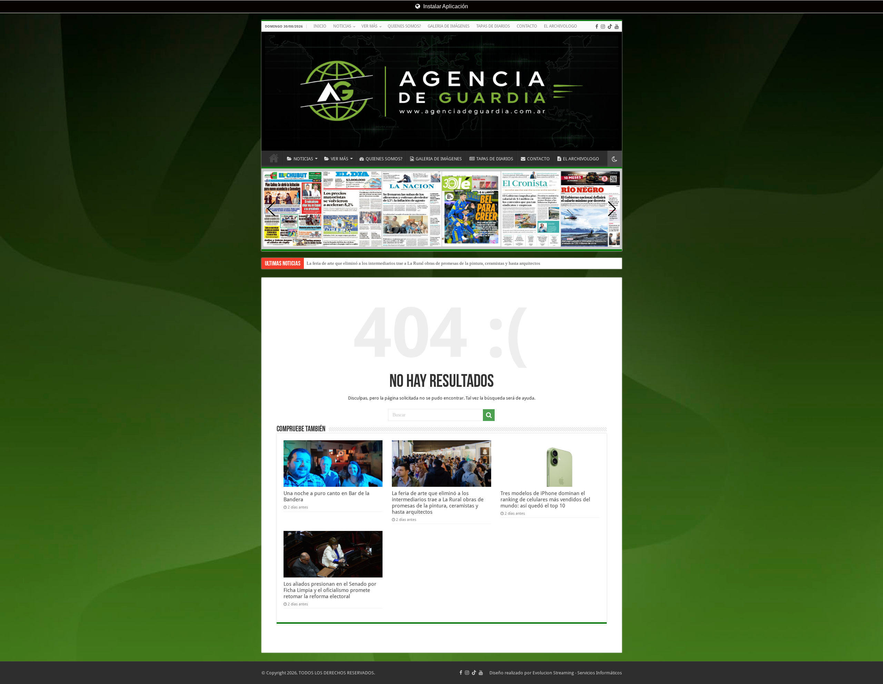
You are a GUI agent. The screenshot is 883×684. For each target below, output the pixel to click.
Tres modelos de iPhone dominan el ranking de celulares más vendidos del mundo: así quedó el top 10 (545, 499)
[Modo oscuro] (614, 159)
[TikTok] (610, 26)
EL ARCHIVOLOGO (560, 26)
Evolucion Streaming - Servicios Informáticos (577, 672)
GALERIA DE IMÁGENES (448, 26)
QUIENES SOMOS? (404, 26)
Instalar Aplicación (445, 6)
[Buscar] (489, 415)
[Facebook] (597, 26)
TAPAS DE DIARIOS (493, 26)
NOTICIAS (342, 26)
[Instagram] (603, 26)
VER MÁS (369, 26)
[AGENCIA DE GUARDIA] (441, 91)
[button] (612, 209)
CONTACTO (527, 26)
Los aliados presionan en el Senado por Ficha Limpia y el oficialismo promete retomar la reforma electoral (330, 590)
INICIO (320, 26)
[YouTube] (616, 26)
